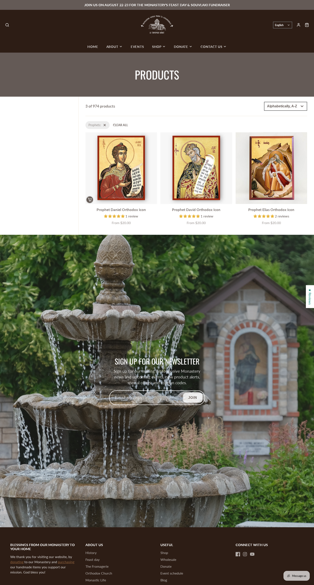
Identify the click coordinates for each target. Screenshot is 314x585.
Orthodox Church (98, 573)
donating (16, 562)
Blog (163, 580)
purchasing (66, 562)
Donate (181, 47)
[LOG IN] (298, 25)
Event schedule (171, 573)
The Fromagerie (97, 566)
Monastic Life (95, 580)
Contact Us (211, 47)
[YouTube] (252, 554)
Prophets (91, 123)
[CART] (307, 25)
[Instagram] (245, 554)
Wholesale (168, 559)
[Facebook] (238, 554)
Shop (156, 47)
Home (92, 47)
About (112, 47)
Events (137, 47)
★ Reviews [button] (310, 297)
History (91, 553)
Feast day (92, 559)
